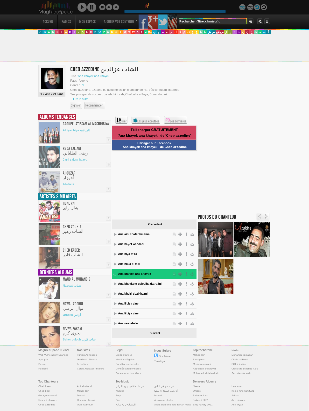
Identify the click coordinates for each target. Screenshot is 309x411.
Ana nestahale (128, 323)
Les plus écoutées (148, 121)
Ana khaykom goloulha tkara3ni (140, 283)
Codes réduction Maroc (128, 373)
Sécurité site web (241, 373)
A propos (43, 359)
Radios (66, 21)
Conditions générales (127, 364)
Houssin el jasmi (86, 400)
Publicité (43, 368)
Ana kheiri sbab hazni (132, 293)
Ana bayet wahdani (131, 244)
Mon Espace (87, 21)
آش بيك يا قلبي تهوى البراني (130, 386)
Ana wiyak (237, 404)
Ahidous (68, 184)
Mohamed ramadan (242, 355)
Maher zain (199, 355)
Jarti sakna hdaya (75, 159)
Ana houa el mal (129, 264)
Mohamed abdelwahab (205, 373)
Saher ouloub (200, 395)
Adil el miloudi (84, 386)
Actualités (82, 364)
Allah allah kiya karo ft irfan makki (172, 404)
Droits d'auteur (124, 355)
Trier (123, 121)
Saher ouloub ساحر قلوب (79, 339)
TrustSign (159, 361)
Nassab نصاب (72, 285)
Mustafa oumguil (202, 364)
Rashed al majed (47, 400)
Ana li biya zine (128, 303)
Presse (42, 364)
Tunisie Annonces (87, 355)
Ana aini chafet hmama (134, 234)
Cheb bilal (43, 391)
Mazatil (158, 395)
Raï (83, 85)
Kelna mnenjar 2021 (243, 391)
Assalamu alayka (163, 400)
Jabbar (235, 395)
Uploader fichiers (94, 368)
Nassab (197, 386)
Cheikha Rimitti (240, 359)
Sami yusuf (199, 359)
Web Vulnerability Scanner (53, 355)
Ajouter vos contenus (119, 21)
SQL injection (239, 364)
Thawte (93, 359)
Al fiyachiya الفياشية (76, 130)
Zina (118, 400)
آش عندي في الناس (164, 386)
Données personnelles (128, 368)
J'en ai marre (239, 400)
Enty (118, 395)
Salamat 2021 (201, 400)
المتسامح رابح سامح (126, 404)
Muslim (235, 350)
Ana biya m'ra (127, 254)
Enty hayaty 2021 (203, 404)
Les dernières (178, 121)
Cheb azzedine (46, 404)
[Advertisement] (154, 48)
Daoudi (81, 395)
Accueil (48, 21)
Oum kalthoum (85, 404)
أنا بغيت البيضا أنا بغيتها (166, 391)
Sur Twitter (165, 356)
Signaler (76, 105)
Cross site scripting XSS (245, 368)
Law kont (237, 386)
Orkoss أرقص (72, 315)
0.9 (150, 32)
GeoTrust (82, 359)
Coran (80, 368)
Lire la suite (80, 99)
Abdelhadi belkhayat (204, 368)
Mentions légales (125, 359)
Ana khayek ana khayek (93, 76)
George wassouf (47, 395)
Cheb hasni (44, 386)
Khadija (120, 391)
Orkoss (197, 391)
